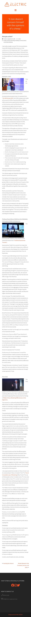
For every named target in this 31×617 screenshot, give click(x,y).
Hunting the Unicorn (8, 563)
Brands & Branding (11, 40)
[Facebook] (12, 586)
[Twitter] (18, 586)
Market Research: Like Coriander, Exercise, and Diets (23, 565)
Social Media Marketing (8, 42)
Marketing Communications (20, 40)
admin (19, 39)
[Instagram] (15, 586)
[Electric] (15, 4)
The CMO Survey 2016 (7, 98)
